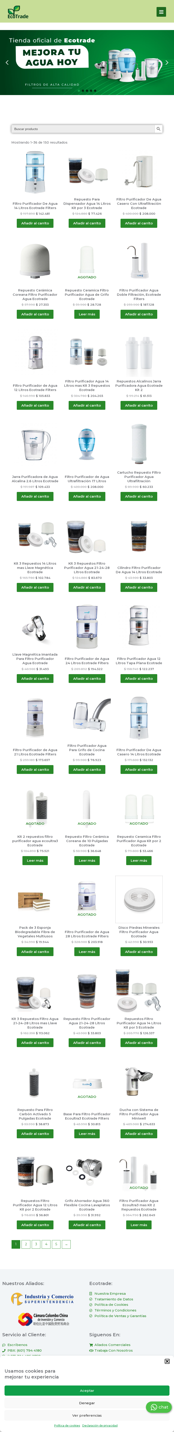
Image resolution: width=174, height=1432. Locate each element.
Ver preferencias (87, 1415)
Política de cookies (67, 1425)
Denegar (87, 1403)
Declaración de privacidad (100, 1425)
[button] (167, 1361)
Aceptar (87, 1390)
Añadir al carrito (35, 223)
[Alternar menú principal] (161, 11)
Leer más (87, 314)
